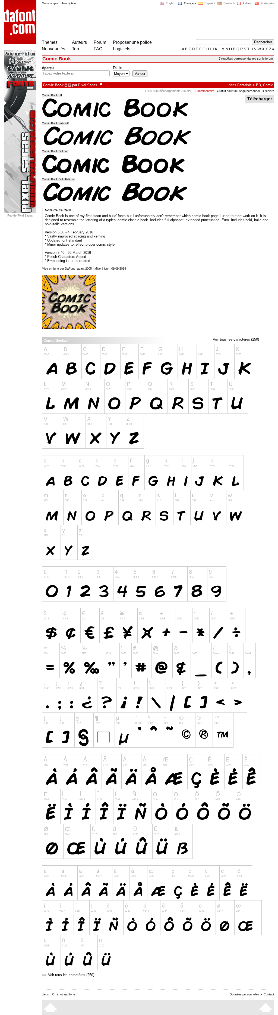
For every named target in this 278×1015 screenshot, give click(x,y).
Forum (100, 42)
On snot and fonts (64, 994)
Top (75, 49)
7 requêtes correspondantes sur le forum (246, 58)
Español (209, 3)
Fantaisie (244, 85)
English (170, 3)
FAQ (98, 49)
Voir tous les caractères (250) (236, 339)
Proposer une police (132, 42)
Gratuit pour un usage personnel (238, 90)
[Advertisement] (140, 24)
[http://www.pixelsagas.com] (100, 85)
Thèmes (50, 42)
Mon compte (50, 3)
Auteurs (79, 42)
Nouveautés (53, 49)
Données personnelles (244, 994)
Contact (269, 994)
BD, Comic (264, 85)
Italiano (247, 3)
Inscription (69, 3)
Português (266, 3)
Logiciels (121, 49)
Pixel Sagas (87, 85)
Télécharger (259, 99)
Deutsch (228, 3)
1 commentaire (204, 90)
